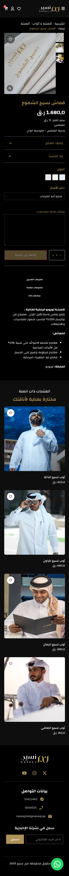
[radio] (62, 177)
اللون (61, 169)
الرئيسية (59, 23)
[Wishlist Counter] (19, 9)
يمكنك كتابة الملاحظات (50, 211)
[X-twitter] (44, 773)
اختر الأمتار (57, 188)
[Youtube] (24, 773)
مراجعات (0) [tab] (34, 296)
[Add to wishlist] (10, 39)
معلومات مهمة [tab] (34, 287)
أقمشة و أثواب (42, 23)
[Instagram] (34, 773)
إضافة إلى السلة (25, 254)
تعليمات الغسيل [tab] (34, 279)
